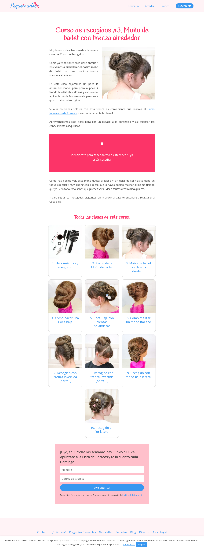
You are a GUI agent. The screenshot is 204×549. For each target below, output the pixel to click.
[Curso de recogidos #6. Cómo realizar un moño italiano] (139, 296)
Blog (133, 532)
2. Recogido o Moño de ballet (102, 265)
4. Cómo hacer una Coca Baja (65, 320)
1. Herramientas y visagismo (65, 265)
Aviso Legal (160, 532)
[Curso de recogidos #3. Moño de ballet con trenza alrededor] (139, 242)
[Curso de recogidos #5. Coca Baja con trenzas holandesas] (102, 296)
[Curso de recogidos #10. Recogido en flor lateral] (102, 406)
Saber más (129, 544)
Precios (165, 6)
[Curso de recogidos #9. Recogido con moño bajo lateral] (139, 351)
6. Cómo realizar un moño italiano (138, 320)
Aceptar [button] (141, 544)
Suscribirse (184, 6)
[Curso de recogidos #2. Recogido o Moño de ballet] (102, 242)
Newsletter (106, 532)
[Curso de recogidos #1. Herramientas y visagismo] (65, 242)
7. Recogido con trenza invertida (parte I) (65, 377)
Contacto (42, 532)
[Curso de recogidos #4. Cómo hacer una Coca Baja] (65, 296)
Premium (133, 6)
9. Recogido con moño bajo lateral (139, 375)
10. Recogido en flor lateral (102, 429)
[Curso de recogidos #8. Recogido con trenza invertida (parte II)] (102, 351)
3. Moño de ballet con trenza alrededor (138, 267)
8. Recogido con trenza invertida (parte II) (102, 377)
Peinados (121, 532)
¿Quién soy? (58, 532)
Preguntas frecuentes (82, 532)
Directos (144, 532)
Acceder (149, 6)
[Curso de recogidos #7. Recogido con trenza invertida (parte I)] (65, 351)
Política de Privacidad (132, 495)
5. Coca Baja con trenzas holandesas (102, 322)
